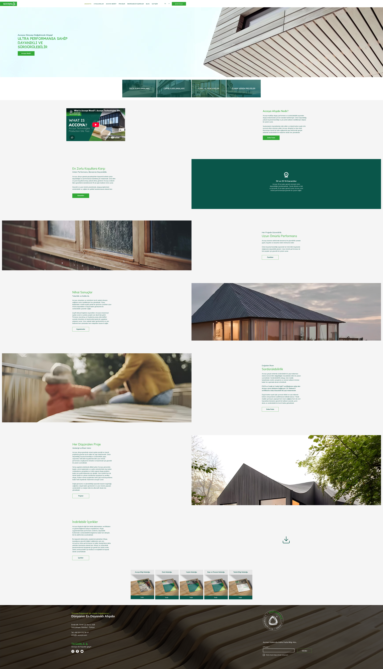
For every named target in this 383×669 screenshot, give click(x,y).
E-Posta (266, 647)
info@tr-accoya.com (79, 635)
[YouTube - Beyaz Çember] (81, 651)
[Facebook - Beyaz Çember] (77, 651)
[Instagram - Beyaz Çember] (72, 651)
